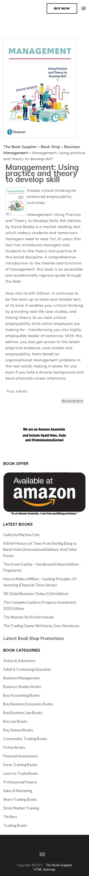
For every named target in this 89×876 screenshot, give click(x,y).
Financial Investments (20, 756)
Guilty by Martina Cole (21, 534)
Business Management (21, 678)
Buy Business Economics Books (28, 704)
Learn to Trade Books (20, 773)
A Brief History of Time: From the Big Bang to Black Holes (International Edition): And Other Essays (40, 549)
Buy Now (62, 8)
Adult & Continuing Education (27, 669)
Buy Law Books (15, 721)
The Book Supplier (20, 146)
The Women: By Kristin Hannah (28, 617)
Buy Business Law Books (23, 712)
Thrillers (10, 816)
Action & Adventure (19, 660)
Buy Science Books (18, 730)
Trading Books (15, 825)
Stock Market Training (21, 808)
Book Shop (50, 146)
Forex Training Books (20, 764)
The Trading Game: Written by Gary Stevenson (41, 625)
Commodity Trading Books (25, 738)
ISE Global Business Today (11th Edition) (35, 593)
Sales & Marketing (17, 790)
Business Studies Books (22, 686)
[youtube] (42, 854)
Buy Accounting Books (21, 695)
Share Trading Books (20, 799)
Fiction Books (14, 747)
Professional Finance (20, 782)
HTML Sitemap (44, 869)
